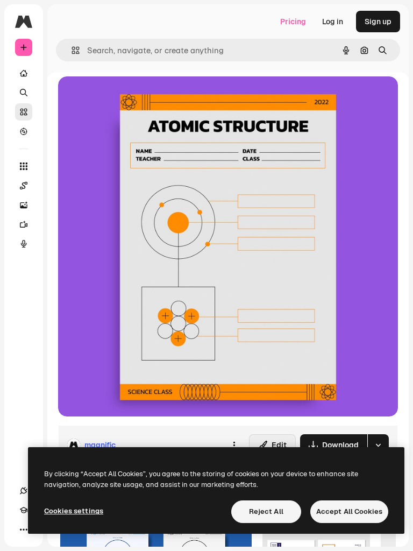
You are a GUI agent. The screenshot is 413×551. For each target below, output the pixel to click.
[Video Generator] (23, 224)
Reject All (266, 511)
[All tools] (23, 166)
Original (127, 96)
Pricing (293, 21)
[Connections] (23, 490)
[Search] (23, 92)
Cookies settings (73, 510)
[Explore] (23, 131)
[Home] (23, 73)
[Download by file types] (378, 445)
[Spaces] (23, 185)
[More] (23, 529)
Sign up (378, 21)
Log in (332, 21)
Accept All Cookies (349, 511)
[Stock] (23, 112)
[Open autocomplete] (71, 50)
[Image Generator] (23, 205)
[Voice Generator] (23, 243)
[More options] (234, 445)
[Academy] (23, 510)
